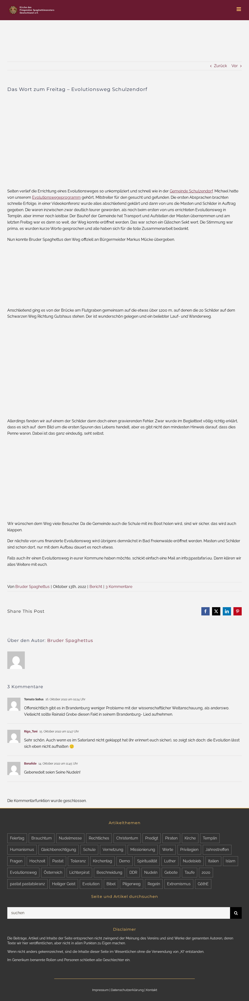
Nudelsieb (192, 861)
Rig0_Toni (30, 731)
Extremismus (179, 884)
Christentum (127, 838)
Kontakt (151, 990)
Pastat (57, 861)
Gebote (171, 872)
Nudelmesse (70, 838)
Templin (210, 838)
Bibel (111, 884)
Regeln (154, 884)
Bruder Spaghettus (32, 586)
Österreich (53, 872)
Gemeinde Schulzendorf (191, 191)
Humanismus (22, 849)
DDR (133, 872)
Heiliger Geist (63, 884)
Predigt (151, 838)
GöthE (203, 884)
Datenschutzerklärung (127, 990)
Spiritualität (147, 861)
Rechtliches (99, 838)
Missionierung (142, 849)
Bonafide (30, 763)
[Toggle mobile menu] (239, 9)
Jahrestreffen (217, 849)
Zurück (220, 65)
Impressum (100, 990)
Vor (234, 65)
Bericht (95, 586)
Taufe (190, 872)
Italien (213, 861)
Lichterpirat (79, 872)
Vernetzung (113, 849)
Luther (170, 861)
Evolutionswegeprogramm (56, 197)
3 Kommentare (119, 586)
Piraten (171, 838)
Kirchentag (102, 861)
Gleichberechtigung (58, 849)
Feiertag (17, 838)
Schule (89, 849)
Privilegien (189, 849)
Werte (167, 849)
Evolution (90, 884)
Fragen (16, 861)
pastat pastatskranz (27, 884)
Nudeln (150, 872)
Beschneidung (109, 872)
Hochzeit (37, 861)
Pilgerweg (132, 884)
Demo (124, 861)
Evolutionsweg (23, 872)
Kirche (190, 838)
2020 (206, 872)
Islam (230, 861)
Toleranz (78, 861)
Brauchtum (41, 838)
